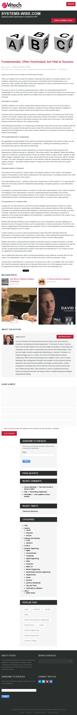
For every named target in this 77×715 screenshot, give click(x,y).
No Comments (62, 69)
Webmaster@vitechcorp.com (56, 709)
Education (29, 533)
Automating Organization (38, 492)
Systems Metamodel (31, 635)
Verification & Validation (34, 588)
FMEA (28, 561)
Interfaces (18, 69)
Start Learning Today (63, 20)
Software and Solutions (32, 538)
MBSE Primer (30, 593)
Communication (31, 553)
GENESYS (29, 543)
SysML (28, 577)
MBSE (26, 615)
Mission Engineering (33, 569)
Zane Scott (6, 67)
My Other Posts (64, 337)
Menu (70, 4)
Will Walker (28, 494)
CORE (28, 540)
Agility (28, 550)
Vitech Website (53, 712)
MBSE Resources (40, 712)
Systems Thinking (30, 641)
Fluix (25, 492)
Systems (25, 69)
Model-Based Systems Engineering (38, 572)
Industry (11, 69)
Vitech (26, 591)
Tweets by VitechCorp (30, 511)
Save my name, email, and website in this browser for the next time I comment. (31, 428)
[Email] (50, 681)
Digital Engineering (32, 558)
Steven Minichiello (30, 487)
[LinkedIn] (39, 681)
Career (28, 530)
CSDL (26, 525)
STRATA (27, 546)
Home (22, 712)
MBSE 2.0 (29, 567)
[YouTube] (47, 681)
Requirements (31, 575)
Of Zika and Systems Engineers (58, 279)
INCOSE (5, 69)
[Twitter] (43, 681)
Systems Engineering (35, 69)
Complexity (30, 556)
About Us (29, 712)
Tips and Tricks (31, 585)
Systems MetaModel (49, 69)
